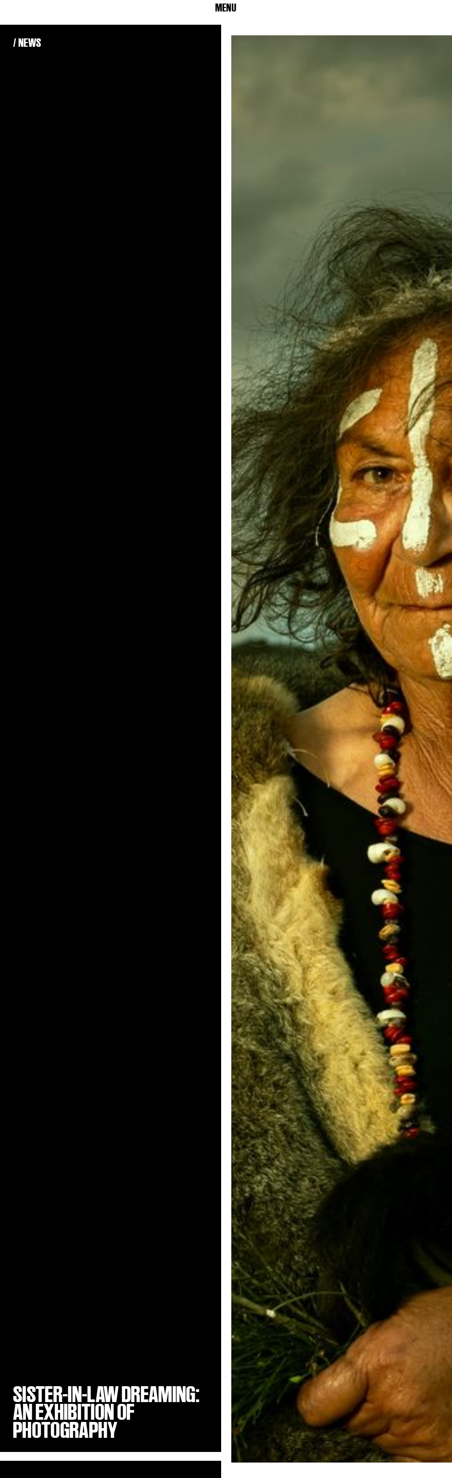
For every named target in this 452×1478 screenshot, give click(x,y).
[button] (226, 8)
